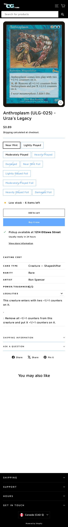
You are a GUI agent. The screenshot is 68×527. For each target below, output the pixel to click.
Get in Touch (14, 505)
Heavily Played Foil (17, 192)
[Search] (62, 14)
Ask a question (14, 346)
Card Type (10, 266)
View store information (21, 243)
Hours (8, 496)
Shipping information (18, 337)
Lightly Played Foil (17, 173)
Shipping (8, 132)
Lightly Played (32, 145)
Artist (7, 280)
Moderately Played (17, 154)
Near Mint (12, 145)
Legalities (10, 293)
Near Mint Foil (31, 164)
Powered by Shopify (34, 523)
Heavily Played (43, 154)
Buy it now (34, 222)
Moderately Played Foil (20, 182)
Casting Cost (12, 257)
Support (10, 486)
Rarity (8, 273)
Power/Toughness (15, 286)
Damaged (11, 164)
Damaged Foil (43, 192)
